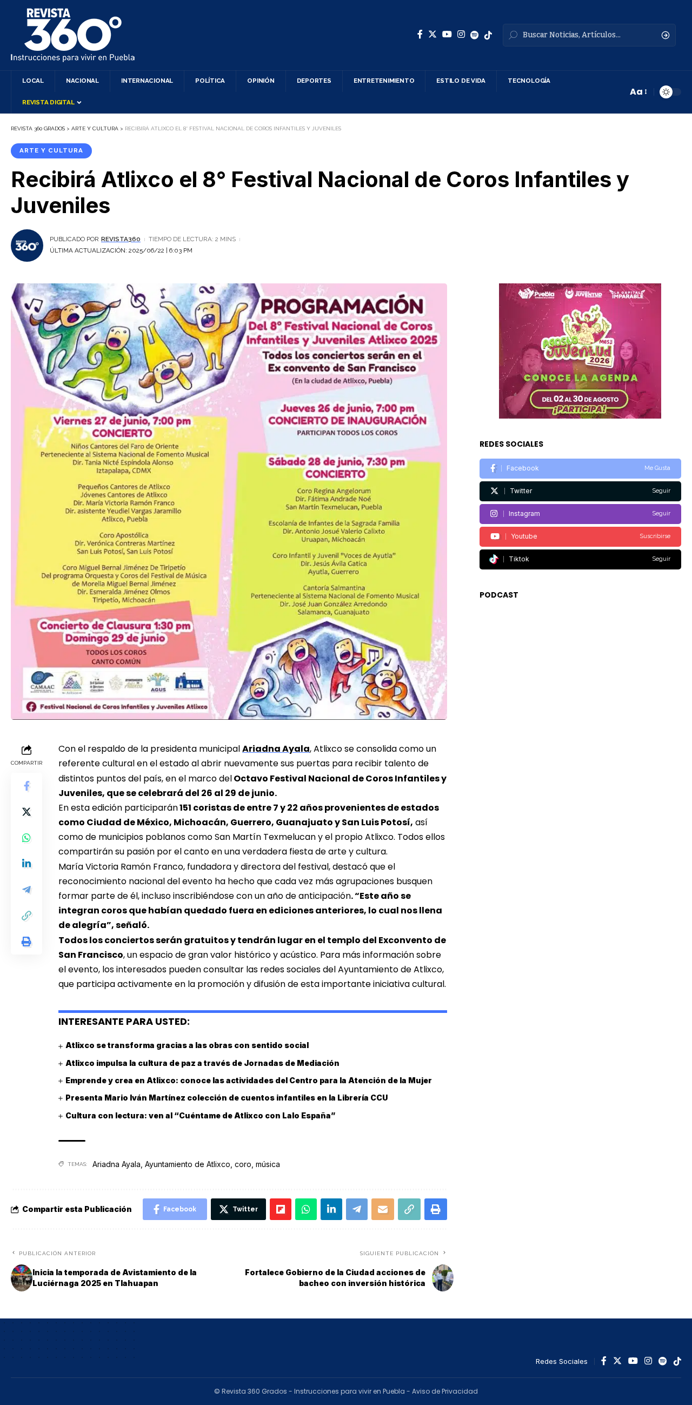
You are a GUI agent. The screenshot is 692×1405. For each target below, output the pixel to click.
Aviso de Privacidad (445, 1391)
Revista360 (121, 239)
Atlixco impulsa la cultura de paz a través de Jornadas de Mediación (202, 1063)
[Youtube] (580, 537)
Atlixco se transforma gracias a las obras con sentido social (187, 1045)
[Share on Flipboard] (280, 1209)
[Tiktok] (580, 559)
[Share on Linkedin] (26, 864)
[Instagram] (461, 34)
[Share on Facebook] (26, 786)
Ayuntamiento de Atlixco (187, 1164)
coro (243, 1164)
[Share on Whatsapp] (26, 838)
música (268, 1164)
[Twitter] (432, 34)
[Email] (382, 1209)
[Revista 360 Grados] (73, 35)
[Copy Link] (26, 916)
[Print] (26, 942)
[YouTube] (447, 34)
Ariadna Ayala (276, 749)
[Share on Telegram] (26, 890)
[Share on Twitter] (26, 812)
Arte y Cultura (51, 150)
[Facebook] (420, 34)
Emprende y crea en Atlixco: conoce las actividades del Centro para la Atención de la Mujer (248, 1080)
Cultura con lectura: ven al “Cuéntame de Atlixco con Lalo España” (200, 1115)
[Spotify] (475, 35)
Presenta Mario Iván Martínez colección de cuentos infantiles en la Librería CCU (226, 1097)
